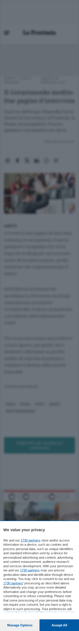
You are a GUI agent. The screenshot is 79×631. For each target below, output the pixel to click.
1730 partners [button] (30, 540)
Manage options (19, 625)
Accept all (59, 625)
